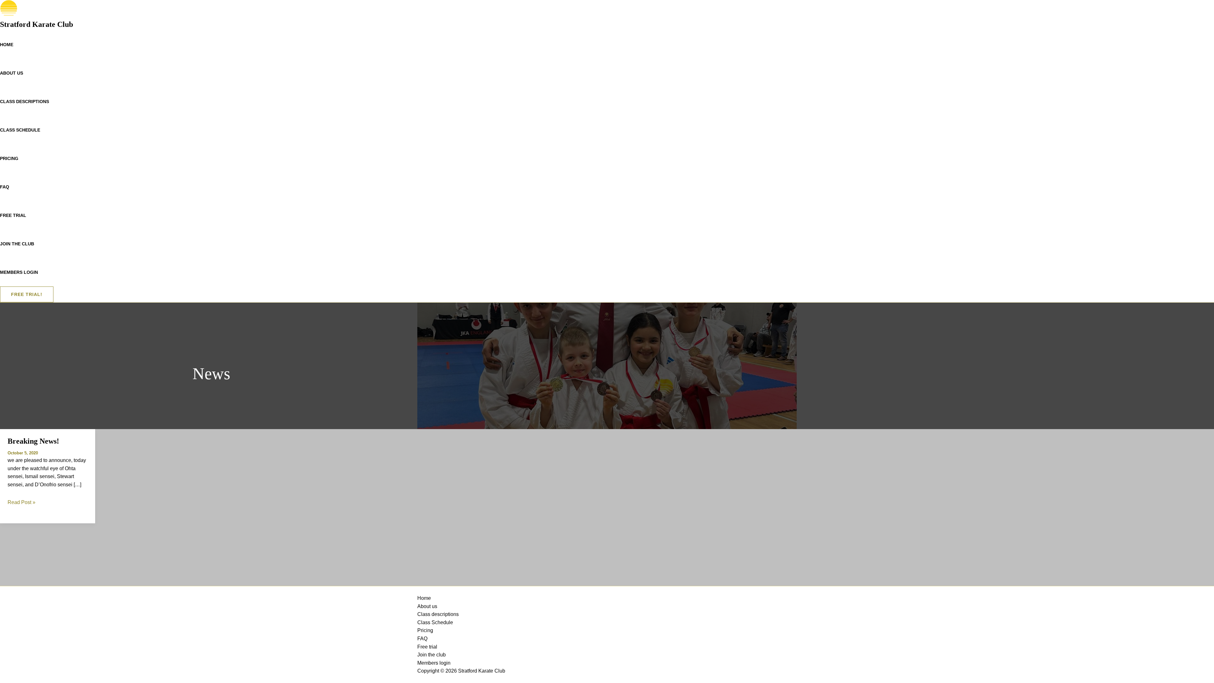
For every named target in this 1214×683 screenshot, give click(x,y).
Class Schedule (20, 129)
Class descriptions (24, 101)
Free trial (13, 215)
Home (6, 44)
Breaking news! (33, 441)
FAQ (4, 186)
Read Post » (21, 502)
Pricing (9, 158)
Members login (19, 272)
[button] (26, 294)
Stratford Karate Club (36, 24)
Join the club (17, 243)
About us (11, 73)
